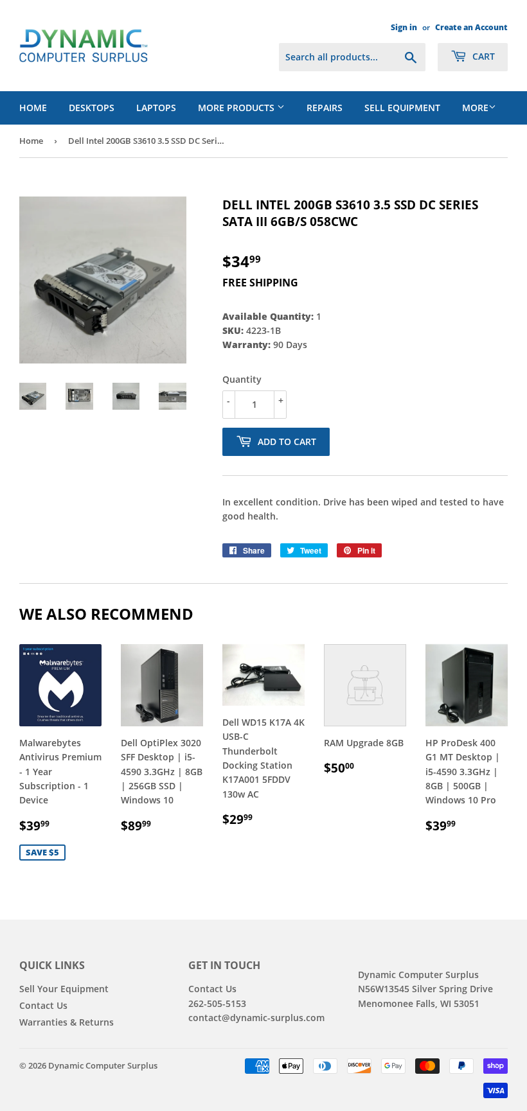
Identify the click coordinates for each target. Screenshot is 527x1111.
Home (33, 107)
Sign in (404, 27)
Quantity (242, 379)
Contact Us (43, 1005)
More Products (237, 107)
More (475, 107)
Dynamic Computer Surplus (102, 1065)
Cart (482, 56)
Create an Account (471, 27)
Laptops (156, 107)
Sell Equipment (402, 107)
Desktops (91, 107)
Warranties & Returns (66, 1022)
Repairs (325, 107)
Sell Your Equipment (64, 989)
